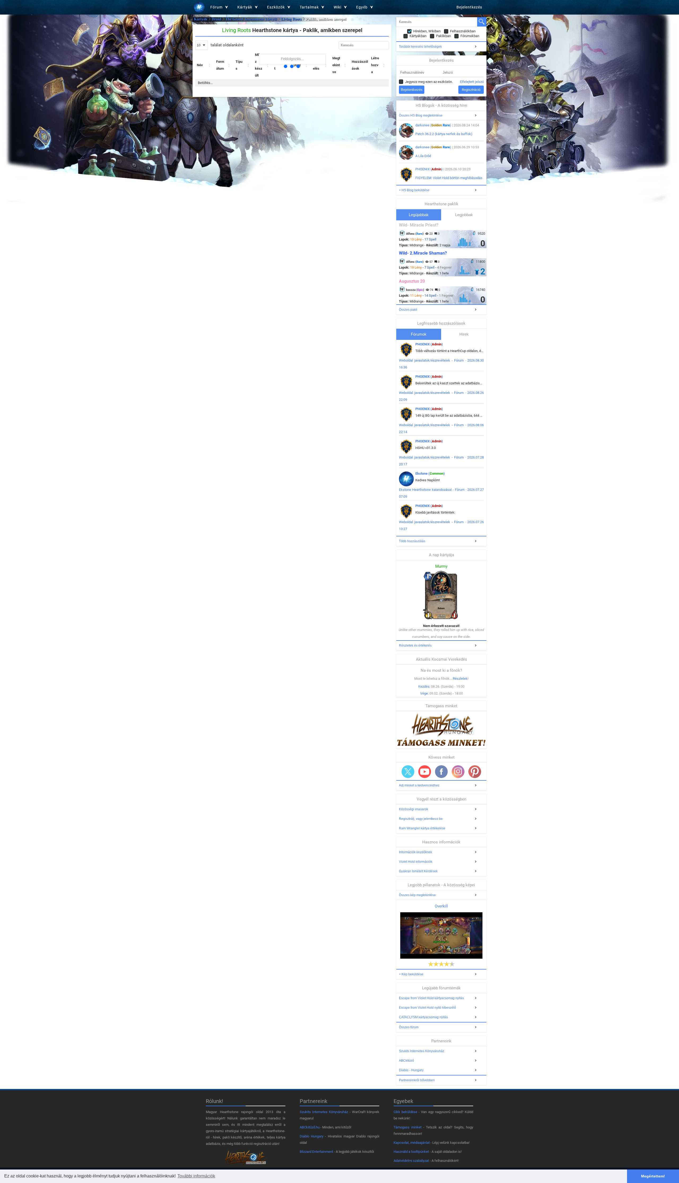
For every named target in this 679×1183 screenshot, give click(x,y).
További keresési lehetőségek (420, 46)
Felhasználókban (463, 31)
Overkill (441, 906)
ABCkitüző (406, 1060)
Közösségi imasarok (413, 809)
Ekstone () (430, 473)
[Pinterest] (474, 771)
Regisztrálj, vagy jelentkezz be (421, 819)
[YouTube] (424, 771)
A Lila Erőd (423, 156)
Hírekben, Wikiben (427, 31)
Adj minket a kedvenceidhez (419, 785)
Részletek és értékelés (415, 645)
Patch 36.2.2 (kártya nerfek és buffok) (443, 134)
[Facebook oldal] (441, 771)
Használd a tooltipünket (411, 1152)
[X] (408, 771)
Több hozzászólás (412, 541)
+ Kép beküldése (411, 974)
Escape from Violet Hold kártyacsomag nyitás (431, 998)
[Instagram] (458, 771)
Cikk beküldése (405, 1112)
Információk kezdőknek (415, 852)
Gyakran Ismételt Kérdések (418, 871)
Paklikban (443, 36)
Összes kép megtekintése (417, 895)
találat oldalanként (226, 45)
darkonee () (433, 125)
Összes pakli (408, 310)
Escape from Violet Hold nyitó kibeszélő (427, 1007)
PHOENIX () (429, 169)
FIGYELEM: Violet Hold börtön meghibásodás (448, 178)
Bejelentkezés (469, 7)
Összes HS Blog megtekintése (420, 115)
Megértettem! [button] (653, 1176)
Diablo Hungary (311, 1136)
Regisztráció (471, 90)
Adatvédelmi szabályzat (411, 1161)
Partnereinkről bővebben (417, 1080)
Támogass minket (407, 1127)
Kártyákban (418, 36)
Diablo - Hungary (411, 1070)
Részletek (460, 679)
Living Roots (291, 19)
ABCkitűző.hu (310, 1127)
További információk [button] (196, 1176)
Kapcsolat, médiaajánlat (412, 1143)
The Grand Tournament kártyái (251, 19)
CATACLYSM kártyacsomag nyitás (423, 1017)
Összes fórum (409, 1027)
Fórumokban (469, 36)
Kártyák (200, 19)
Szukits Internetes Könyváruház (421, 1051)
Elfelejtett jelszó (472, 82)
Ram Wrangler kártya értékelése (422, 828)
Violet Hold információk (415, 862)
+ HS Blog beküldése (414, 190)
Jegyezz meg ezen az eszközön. (429, 82)
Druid (216, 19)
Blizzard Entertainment (316, 1152)
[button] (209, 65)
